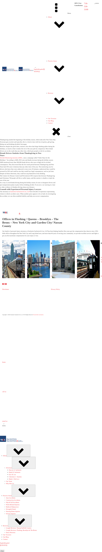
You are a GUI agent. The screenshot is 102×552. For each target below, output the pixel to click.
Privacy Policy (55, 289)
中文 (38, 71)
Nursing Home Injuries (58, 96)
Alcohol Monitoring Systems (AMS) (11, 158)
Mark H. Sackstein (59, 62)
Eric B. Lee (57, 65)
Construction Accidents (58, 85)
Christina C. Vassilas (60, 67)
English (36, 69)
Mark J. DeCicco (59, 69)
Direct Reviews (55, 124)
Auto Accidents (55, 82)
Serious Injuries (56, 98)
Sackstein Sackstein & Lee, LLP (20, 191)
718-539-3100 (86, 6)
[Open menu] (35, 67)
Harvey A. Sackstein (60, 60)
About (50, 17)
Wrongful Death (56, 94)
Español (40, 69)
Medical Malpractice (57, 91)
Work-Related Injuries (58, 89)
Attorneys (54, 38)
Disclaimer (5, 289)
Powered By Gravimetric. (38, 314)
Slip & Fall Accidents (57, 87)
